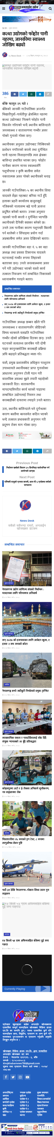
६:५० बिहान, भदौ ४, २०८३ (11, 745)
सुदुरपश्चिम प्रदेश (42, 1114)
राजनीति (40, 1095)
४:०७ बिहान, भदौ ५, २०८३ (11, 648)
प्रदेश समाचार (26, 1112)
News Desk (16, 55)
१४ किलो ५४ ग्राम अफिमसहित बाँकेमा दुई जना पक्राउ (25, 943)
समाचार (40, 1109)
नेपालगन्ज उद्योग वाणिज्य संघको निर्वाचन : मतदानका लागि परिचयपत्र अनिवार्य (26, 297)
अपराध (7, 833)
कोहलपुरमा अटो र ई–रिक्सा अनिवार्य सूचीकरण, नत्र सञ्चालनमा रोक (25, 790)
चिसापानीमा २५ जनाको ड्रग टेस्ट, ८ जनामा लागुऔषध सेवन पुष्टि (23, 841)
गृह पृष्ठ (4, 28)
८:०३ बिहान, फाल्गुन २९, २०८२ (37, 55)
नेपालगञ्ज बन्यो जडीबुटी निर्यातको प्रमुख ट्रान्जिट (24, 313)
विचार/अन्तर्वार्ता (44, 1099)
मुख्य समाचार (13, 28)
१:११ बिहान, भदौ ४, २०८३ (11, 796)
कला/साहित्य (8, 1105)
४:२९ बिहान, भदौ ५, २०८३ (11, 597)
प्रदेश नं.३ (24, 1105)
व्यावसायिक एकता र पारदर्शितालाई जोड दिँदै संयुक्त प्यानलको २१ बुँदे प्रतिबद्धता (24, 740)
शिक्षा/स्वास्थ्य (43, 1102)
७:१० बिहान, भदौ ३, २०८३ (11, 898)
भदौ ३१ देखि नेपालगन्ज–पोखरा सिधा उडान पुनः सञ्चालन (25, 892)
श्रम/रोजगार (42, 1105)
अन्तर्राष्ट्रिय (8, 1092)
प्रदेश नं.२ (24, 1102)
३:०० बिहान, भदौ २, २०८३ (11, 948)
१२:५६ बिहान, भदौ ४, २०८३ (12, 847)
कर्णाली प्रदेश (8, 1102)
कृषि (4, 1109)
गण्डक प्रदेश (25, 1092)
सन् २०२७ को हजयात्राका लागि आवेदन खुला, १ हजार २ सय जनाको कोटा (27, 305)
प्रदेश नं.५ (24, 1109)
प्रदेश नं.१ (24, 1099)
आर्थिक (7, 684)
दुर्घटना (23, 1095)
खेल (4, 1115)
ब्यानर (22, 1115)
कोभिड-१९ (7, 1112)
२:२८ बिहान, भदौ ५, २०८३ (11, 695)
